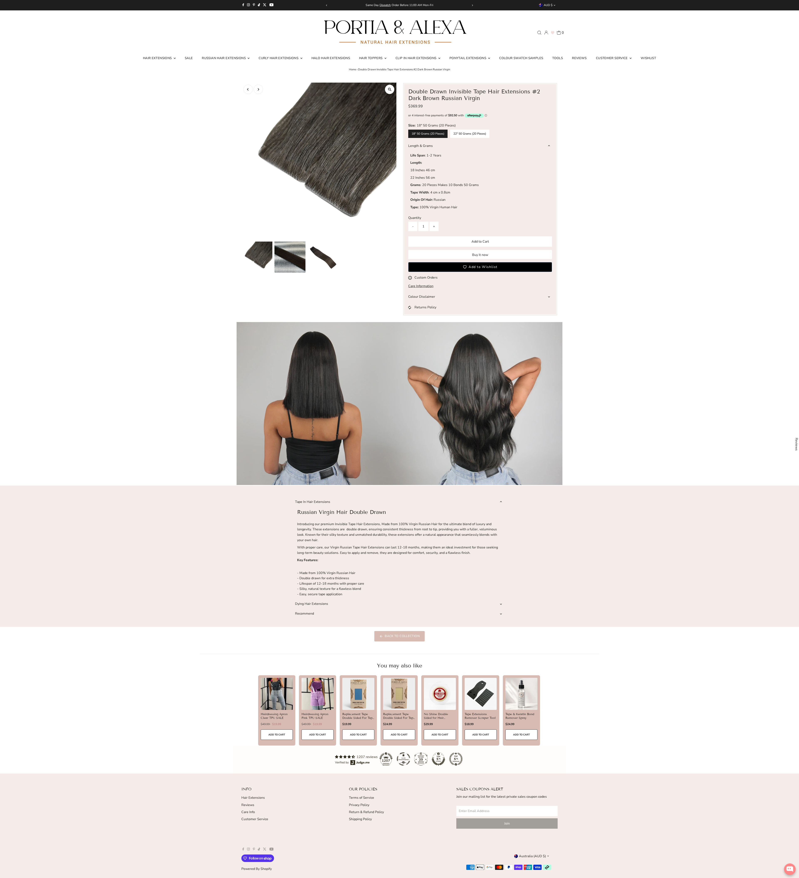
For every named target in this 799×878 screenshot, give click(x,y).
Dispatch (385, 5)
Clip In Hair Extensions (416, 58)
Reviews (579, 58)
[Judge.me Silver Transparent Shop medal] (403, 759)
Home (352, 69)
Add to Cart (480, 241)
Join (507, 823)
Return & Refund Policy (366, 812)
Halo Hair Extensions (330, 58)
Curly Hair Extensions (279, 58)
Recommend (304, 613)
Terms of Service (361, 797)
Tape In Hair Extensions (312, 502)
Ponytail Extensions (468, 58)
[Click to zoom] (389, 89)
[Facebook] (243, 5)
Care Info (248, 812)
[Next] (472, 5)
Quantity (414, 218)
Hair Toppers (371, 58)
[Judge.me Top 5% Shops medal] (438, 759)
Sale (189, 58)
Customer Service (612, 58)
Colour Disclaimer (421, 296)
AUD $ (548, 5)
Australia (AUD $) (532, 856)
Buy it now (480, 255)
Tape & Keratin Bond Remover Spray (519, 716)
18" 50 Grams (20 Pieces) (428, 134)
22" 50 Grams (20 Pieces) (469, 134)
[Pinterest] (254, 5)
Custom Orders (426, 277)
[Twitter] (264, 5)
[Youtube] (271, 5)
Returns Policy (425, 307)
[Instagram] (248, 5)
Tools (557, 58)
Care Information (420, 286)
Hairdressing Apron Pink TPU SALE (314, 716)
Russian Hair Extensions (224, 58)
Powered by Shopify (256, 869)
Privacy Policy (359, 805)
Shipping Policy (360, 819)
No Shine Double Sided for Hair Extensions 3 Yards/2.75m (436, 719)
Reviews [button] (796, 444)
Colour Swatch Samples (521, 58)
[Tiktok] (259, 5)
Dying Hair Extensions (311, 603)
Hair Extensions (158, 58)
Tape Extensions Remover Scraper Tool (480, 716)
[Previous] (326, 5)
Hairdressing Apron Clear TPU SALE (274, 716)
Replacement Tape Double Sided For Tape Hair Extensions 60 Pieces (358, 719)
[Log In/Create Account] (546, 33)
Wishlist (648, 58)
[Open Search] (539, 33)
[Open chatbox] (790, 869)
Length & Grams (420, 146)
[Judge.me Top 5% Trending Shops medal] (456, 759)
